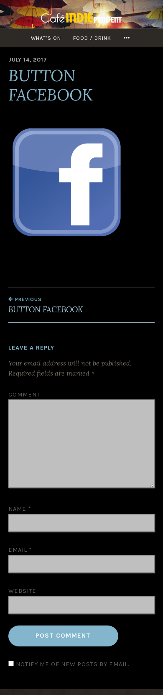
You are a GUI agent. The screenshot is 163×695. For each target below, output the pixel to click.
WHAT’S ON (46, 38)
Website (22, 591)
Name (19, 508)
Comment (24, 394)
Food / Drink (92, 38)
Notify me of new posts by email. (72, 664)
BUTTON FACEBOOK (45, 305)
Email (20, 549)
